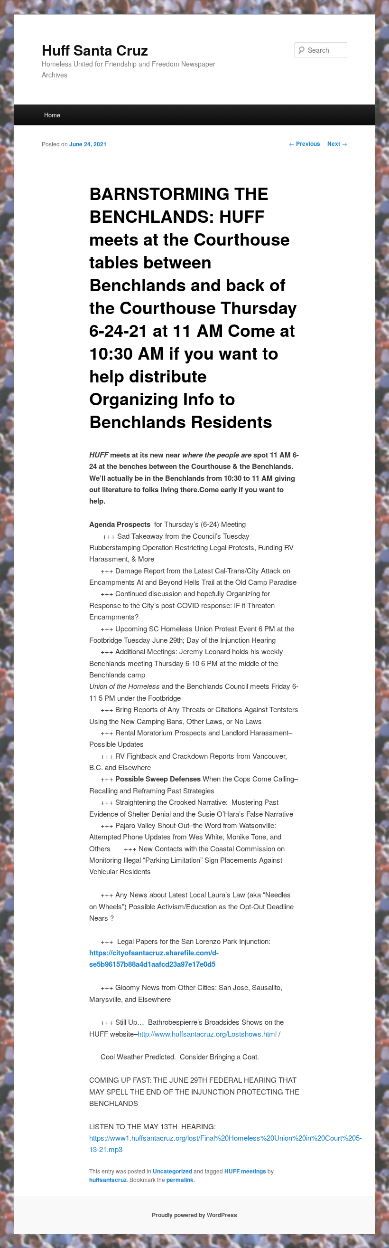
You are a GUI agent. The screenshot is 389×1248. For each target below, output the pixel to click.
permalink (180, 1179)
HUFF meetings (245, 1171)
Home (52, 114)
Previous (304, 143)
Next (337, 143)
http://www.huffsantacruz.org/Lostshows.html (207, 1033)
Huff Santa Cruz (95, 49)
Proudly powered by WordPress (194, 1214)
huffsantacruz (108, 1179)
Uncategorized (172, 1171)
